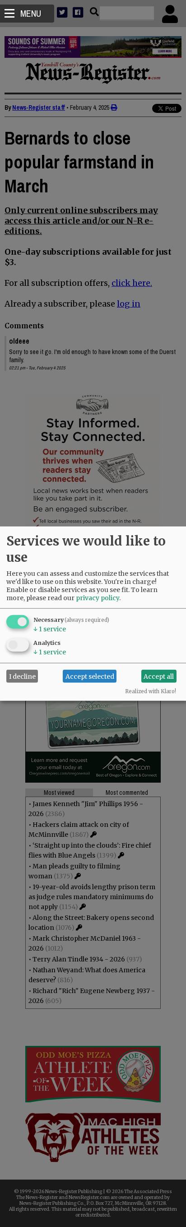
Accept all (159, 676)
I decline (22, 676)
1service (49, 629)
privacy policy (97, 598)
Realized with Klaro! (150, 691)
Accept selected (89, 676)
